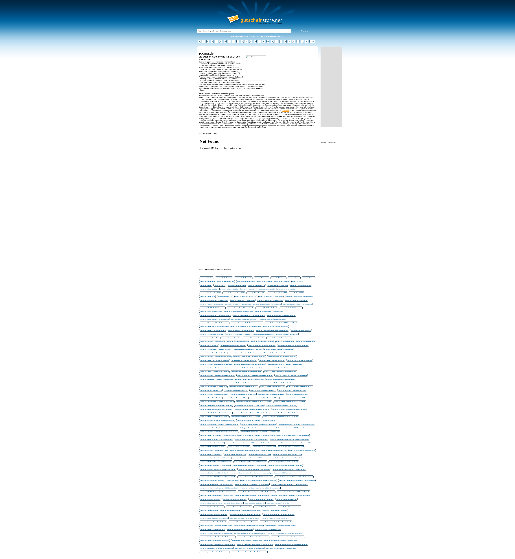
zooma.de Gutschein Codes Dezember (212, 341)
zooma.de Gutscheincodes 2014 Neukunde (214, 300)
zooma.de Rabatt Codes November (289, 507)
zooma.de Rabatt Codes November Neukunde (280, 525)
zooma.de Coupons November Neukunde (213, 522)
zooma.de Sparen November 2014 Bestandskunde (251, 495)
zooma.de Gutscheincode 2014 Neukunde (299, 296)
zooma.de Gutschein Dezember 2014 (281, 383)
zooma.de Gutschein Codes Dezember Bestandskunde (255, 375)
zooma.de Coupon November (233, 503)
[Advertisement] (247, 49)
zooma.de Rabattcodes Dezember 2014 (299, 386)
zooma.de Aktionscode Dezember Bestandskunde (280, 371)
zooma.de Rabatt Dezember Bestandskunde (249, 379)
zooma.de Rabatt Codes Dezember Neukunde (214, 360)
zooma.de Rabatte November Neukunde (240, 529)
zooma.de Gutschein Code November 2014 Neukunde (284, 465)
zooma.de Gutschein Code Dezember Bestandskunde (217, 375)
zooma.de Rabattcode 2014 (209, 289)
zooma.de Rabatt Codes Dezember (262, 341)
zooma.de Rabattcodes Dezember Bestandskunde (287, 368)
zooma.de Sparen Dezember (209, 345)
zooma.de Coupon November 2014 (239, 446)
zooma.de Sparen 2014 (225, 296)
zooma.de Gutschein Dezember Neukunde (261, 345)
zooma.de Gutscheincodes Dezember (238, 334)
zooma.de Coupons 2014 (267, 289)
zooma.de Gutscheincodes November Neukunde (278, 514)
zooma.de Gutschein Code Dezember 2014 (292, 390)
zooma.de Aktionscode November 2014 (291, 446)
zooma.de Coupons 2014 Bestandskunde (273, 319)
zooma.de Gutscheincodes (243, 277)
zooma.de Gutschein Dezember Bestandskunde (249, 364)
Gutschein (285, 111)
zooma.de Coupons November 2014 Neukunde (215, 465)
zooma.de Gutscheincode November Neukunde (245, 514)
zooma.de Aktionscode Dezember (254, 338)
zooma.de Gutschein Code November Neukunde (275, 522)
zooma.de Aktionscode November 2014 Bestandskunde (289, 484)
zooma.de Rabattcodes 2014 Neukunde (270, 300)
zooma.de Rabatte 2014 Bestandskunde (213, 330)
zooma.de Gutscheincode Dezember (211, 334)
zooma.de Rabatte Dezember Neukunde (271, 360)
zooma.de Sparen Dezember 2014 (236, 398)
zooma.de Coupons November (255, 503)
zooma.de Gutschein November (210, 499)
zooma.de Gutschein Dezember (301, 330)
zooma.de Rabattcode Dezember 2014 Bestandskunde (258, 424)
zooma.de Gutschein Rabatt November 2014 (287, 454)
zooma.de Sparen (219, 285)
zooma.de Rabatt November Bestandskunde (249, 548)
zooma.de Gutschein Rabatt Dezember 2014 (263, 398)
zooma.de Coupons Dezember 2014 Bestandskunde (252, 428)
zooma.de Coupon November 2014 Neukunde (283, 461)
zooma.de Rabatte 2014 (207, 296)
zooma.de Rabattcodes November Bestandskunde (288, 537)
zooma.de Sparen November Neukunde (268, 529)
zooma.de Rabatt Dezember (285, 341)
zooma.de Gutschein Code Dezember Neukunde (215, 356)
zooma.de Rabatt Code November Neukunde (248, 525)
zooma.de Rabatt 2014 (296, 293)
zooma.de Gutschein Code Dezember (279, 338)
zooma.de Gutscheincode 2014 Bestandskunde (215, 315)
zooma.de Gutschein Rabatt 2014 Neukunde (238, 311)
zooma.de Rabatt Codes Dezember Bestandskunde (216, 379)
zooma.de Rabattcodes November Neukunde (244, 518)
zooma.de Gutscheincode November (235, 499)
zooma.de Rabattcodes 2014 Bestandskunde (214, 319)
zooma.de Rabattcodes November (211, 503)
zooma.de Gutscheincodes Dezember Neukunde (215, 349)
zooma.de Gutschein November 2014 (212, 443)
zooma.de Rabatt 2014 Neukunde (266, 308)
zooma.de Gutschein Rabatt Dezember (233, 345)
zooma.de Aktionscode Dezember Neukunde (271, 353)
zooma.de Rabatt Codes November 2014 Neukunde (289, 469)
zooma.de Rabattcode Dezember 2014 (272, 386)
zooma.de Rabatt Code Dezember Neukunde (282, 356)
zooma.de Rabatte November (229, 510)
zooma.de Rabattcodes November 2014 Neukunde (250, 461)
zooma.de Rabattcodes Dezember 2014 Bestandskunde (297, 424)
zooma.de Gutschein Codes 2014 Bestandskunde (281, 323)
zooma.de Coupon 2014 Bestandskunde (244, 319)
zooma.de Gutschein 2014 (256, 285)
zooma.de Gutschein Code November (212, 507)
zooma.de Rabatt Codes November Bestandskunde (216, 548)
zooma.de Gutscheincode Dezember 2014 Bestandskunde (256, 420)
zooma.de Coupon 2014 (248, 289)
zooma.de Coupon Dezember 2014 (211, 390)
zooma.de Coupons (308, 277)
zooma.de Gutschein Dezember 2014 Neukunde (295, 398)
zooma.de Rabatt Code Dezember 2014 (243, 394)
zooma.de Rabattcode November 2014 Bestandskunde (258, 480)
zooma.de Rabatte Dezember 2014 (211, 398)
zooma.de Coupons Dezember (230, 338)
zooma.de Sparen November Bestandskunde (214, 552)
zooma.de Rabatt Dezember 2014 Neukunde (284, 413)
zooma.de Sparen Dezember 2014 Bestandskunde (251, 439)
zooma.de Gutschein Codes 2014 (234, 293)
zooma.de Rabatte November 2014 (235, 454)
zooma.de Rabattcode (262, 277)
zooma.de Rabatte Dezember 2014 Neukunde (214, 416)
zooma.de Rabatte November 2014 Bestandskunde (216, 495)
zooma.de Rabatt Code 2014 (256, 293)
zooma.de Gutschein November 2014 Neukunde (215, 458)
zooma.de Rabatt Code (264, 281)
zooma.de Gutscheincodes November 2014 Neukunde (287, 458)
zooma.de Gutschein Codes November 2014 (244, 450)
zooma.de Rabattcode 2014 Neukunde (242, 300)
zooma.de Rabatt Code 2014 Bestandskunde (214, 326)
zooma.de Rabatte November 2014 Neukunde (245, 473)
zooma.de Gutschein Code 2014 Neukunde (267, 304)
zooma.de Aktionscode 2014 (286, 289)
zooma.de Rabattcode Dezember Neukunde (248, 349)
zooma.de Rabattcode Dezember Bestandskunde (253, 368)
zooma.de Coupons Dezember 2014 (236, 390)
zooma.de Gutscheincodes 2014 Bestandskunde (249, 315)
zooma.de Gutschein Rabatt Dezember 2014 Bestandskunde (289, 439)
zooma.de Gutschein (206, 277)
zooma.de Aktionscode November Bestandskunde (280, 540)
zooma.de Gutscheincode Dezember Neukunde (293, 345)
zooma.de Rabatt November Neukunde (212, 529)
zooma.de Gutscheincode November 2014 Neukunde (250, 458)
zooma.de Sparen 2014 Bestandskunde (241, 330)
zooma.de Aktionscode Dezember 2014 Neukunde (216, 409)
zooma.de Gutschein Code (225, 281)
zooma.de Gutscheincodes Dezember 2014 (243, 386)
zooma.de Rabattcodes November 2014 (212, 446)
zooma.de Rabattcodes (278, 277)
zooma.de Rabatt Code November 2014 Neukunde (254, 469)
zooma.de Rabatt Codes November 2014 (302, 450)
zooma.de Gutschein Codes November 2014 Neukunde (218, 469)
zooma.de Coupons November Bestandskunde (247, 540)
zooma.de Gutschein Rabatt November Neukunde (216, 533)
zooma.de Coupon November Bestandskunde (214, 540)
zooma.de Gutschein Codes (246, 281)
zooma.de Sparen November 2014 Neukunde (277, 473)
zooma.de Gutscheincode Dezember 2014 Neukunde (217, 401)
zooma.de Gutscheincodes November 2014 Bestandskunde (219, 480)
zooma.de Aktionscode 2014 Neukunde (238, 304)
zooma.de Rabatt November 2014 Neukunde (214, 473)
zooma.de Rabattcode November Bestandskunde (253, 537)
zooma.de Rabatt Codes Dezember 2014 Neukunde (250, 413)
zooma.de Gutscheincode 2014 (278, 285)
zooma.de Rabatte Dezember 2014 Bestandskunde (216, 439)
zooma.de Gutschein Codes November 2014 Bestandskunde (260, 488)
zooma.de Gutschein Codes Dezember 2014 (214, 394)
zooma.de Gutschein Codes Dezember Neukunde (249, 356)
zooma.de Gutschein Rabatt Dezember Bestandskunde (249, 383)
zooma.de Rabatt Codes (282, 281)
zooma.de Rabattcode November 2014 (299, 443)
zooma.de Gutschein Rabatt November (274, 510)
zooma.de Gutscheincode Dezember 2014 (213, 386)
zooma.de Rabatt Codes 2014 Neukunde (240, 308)
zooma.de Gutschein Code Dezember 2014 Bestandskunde (219, 431)
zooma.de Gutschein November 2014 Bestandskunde (255, 476)
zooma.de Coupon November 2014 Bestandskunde (216, 484)
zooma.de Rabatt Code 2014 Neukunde (212, 308)
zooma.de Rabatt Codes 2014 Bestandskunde (246, 326)
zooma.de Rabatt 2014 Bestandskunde (275, 326)
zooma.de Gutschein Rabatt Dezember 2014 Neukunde (280, 416)
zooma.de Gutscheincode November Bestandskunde (285, 533)
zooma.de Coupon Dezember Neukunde (212, 353)
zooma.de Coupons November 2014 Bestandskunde (252, 484)
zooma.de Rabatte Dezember (305, 341)
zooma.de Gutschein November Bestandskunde (249, 533)
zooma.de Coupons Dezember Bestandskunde (246, 371)
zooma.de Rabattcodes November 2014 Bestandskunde (297, 480)
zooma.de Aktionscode (207, 281)
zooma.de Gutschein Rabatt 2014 (246, 296)
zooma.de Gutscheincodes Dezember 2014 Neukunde (253, 401)
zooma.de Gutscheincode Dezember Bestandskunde (285, 364)
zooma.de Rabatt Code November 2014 (274, 450)
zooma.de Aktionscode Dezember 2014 (262, 390)
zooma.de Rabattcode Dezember (263, 334)
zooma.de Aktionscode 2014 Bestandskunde (214, 323)
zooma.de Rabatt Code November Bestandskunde (291, 544)
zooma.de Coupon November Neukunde (275, 518)
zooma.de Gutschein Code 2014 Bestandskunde (247, 323)
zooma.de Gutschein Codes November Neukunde (216, 525)
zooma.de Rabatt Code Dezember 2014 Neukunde (216, 413)
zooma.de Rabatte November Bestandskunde (281, 548)
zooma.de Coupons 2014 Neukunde (211, 304)
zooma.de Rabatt (297, 281)
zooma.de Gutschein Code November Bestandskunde (217, 544)
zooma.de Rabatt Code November (265, 507)
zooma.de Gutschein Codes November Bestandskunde (255, 544)
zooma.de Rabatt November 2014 (210, 454)
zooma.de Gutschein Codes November (239, 507)
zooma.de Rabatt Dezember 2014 (297, 394)
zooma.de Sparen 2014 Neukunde (211, 311)
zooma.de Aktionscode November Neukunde (243, 522)
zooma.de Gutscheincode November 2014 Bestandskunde (294, 476)
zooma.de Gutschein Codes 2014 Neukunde (297, 304)
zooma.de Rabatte (205, 285)
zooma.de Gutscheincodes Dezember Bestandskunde (217, 368)
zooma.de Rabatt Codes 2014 (277, 293)
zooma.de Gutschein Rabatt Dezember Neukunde (216, 364)
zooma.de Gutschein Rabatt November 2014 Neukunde (218, 476)
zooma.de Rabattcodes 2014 (229, 289)
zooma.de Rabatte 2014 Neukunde (291, 308)
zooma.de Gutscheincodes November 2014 (270, 443)
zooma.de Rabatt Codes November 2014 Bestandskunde (256, 491)
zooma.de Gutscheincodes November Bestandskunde (217, 537)
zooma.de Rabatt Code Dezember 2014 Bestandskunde (218, 435)
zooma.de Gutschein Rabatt (237, 285)
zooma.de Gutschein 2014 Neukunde (271, 296)
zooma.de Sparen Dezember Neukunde (299, 360)
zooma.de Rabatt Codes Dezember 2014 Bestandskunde (256, 435)
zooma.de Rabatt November (209, 510)
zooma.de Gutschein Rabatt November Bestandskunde (249, 552)
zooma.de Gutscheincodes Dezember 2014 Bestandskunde (219, 424)
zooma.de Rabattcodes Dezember (287, 334)
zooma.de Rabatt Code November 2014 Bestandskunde (218, 491)
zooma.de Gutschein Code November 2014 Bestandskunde (219, 488)
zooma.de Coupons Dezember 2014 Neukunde (281, 405)
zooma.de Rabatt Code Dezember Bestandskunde (291, 375)
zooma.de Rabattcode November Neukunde (214, 518)
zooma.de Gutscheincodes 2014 (300, 285)
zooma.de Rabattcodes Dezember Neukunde (278, 349)
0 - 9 (312, 41)
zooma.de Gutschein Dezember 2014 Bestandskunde (217, 420)
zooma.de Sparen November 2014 (260, 454)
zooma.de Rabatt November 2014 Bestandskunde (293, 491)
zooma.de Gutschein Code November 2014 (214, 450)
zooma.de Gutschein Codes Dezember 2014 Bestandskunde (260, 431)
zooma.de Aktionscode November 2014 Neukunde (248, 465)
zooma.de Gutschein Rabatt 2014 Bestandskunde (272, 330)
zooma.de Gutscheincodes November (261, 499)
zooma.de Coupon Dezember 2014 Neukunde (249, 405)
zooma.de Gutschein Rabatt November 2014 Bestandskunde (290, 495)
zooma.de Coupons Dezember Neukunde (241, 353)
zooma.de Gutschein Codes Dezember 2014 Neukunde (289, 409)
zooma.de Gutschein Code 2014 (210, 293)
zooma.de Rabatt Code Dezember (238, 341)
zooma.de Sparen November (250, 510)
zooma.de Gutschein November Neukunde (213, 514)
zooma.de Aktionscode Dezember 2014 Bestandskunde (289, 428)
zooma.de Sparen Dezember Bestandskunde (214, 383)
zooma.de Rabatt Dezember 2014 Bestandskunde (293, 435)
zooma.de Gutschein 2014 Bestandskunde (269, 311)
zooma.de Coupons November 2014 (264, 446)
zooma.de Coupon (294, 277)
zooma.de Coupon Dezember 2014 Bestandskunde (216, 428)
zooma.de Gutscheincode (224, 277)
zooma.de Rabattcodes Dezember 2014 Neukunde (216, 405)
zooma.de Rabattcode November (286, 499)
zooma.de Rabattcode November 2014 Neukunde (216, 461)
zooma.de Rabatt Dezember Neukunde (244, 360)
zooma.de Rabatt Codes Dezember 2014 (271, 394)
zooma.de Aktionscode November (278, 503)
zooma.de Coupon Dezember (209, 338)
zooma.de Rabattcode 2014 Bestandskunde (281, 315)
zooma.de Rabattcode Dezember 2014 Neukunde (290, 401)
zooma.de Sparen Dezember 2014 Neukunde (245, 416)
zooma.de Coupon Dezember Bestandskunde (214, 371)
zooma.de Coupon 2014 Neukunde (296, 300)
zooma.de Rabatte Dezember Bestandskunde (280, 379)
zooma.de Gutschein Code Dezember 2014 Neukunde (252, 409)
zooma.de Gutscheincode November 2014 (240, 443)
